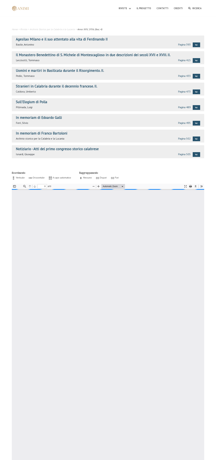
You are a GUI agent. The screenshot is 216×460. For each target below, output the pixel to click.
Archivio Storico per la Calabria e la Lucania (52, 29)
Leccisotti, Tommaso (27, 60)
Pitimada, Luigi (24, 107)
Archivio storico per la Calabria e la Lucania (40, 138)
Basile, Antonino (25, 44)
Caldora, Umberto (26, 91)
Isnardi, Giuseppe (25, 154)
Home (15, 29)
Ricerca (197, 8)
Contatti (162, 8)
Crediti (178, 8)
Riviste (123, 8)
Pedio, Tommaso (25, 76)
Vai (196, 45)
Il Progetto (144, 8)
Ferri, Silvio (22, 123)
